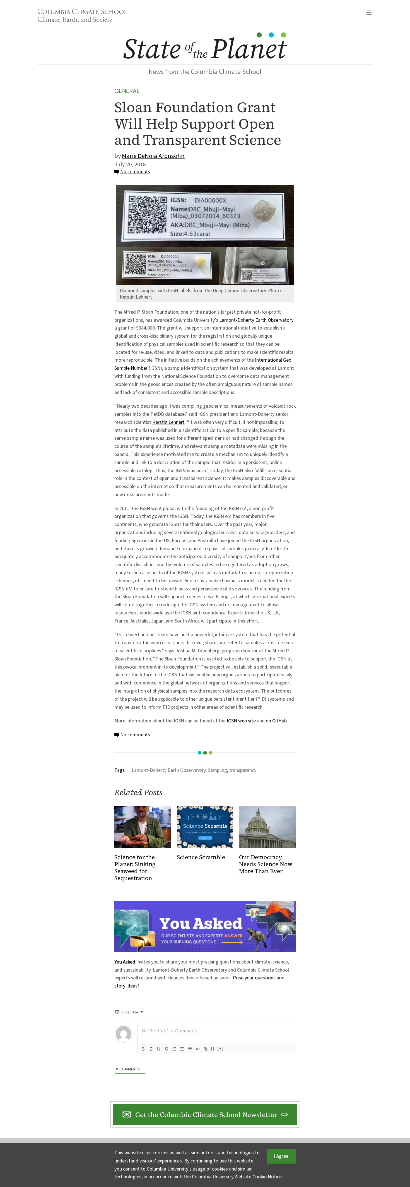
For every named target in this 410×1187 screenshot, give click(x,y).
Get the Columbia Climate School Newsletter (206, 1114)
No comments (135, 171)
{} (213, 1048)
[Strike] (166, 1049)
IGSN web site (241, 720)
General (127, 91)
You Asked (124, 961)
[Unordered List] (182, 1049)
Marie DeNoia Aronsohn (153, 156)
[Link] (205, 1049)
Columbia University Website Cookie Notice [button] (237, 1176)
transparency (242, 770)
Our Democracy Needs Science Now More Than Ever (265, 864)
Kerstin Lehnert (168, 422)
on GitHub (276, 720)
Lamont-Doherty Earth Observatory (256, 320)
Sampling (217, 770)
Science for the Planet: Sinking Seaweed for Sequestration (135, 868)
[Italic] (151, 1049)
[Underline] (159, 1049)
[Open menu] (369, 12)
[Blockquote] (190, 1049)
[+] (221, 1048)
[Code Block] (198, 1049)
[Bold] (143, 1049)
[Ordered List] (174, 1049)
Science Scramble (201, 857)
